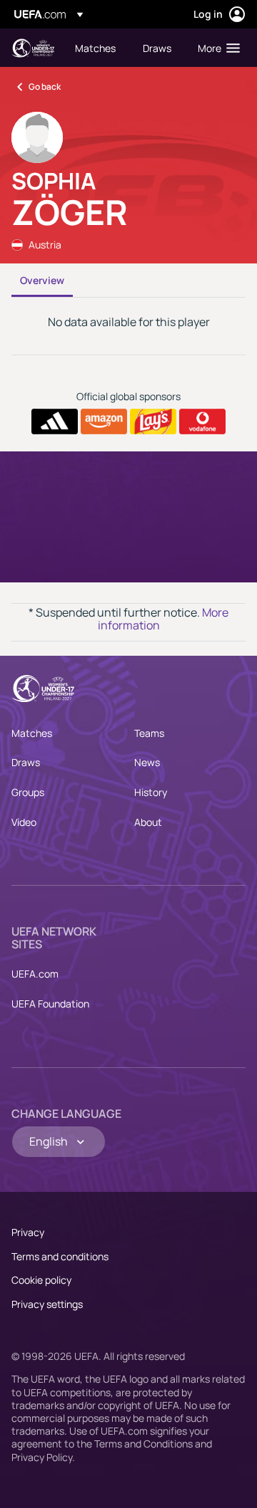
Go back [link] (45, 86)
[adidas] (54, 421)
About (148, 822)
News (147, 762)
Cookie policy (41, 1280)
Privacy (27, 1232)
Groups (27, 792)
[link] (95, 47)
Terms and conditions (60, 1256)
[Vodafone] (202, 421)
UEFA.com (35, 973)
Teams (149, 733)
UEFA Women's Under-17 (32, 48)
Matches (31, 733)
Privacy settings (47, 1304)
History (150, 792)
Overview (42, 280)
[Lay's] (153, 421)
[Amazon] (104, 421)
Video (23, 822)
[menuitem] (97, 47)
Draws (25, 762)
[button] (215, 47)
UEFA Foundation (50, 1003)
